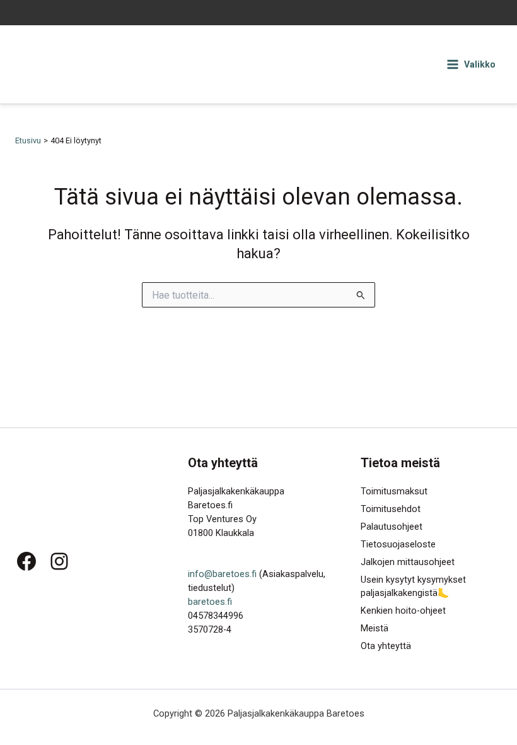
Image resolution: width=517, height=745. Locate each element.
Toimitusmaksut (394, 491)
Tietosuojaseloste (398, 544)
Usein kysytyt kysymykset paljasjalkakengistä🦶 (413, 586)
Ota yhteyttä (386, 646)
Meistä (374, 628)
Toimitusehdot (391, 509)
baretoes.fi (210, 601)
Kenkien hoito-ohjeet (403, 610)
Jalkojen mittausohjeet (408, 562)
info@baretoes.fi (222, 574)
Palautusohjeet (391, 526)
